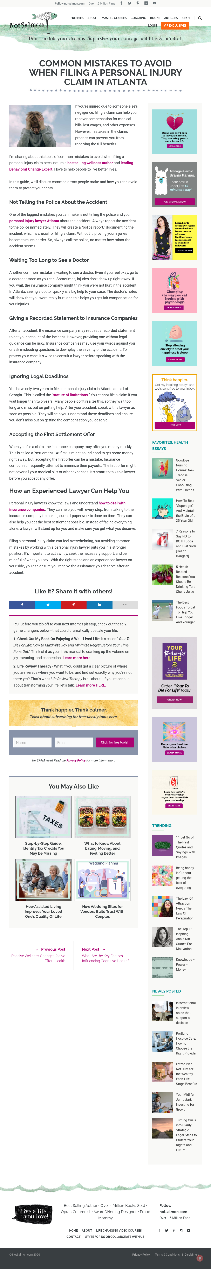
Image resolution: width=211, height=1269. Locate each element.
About (93, 18)
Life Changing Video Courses (119, 1230)
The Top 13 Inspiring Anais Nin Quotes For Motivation (184, 939)
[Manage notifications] (200, 1258)
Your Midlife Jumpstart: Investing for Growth (185, 1102)
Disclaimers (192, 1254)
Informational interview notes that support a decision (186, 1013)
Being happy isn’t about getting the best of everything (185, 878)
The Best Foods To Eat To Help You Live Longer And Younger (185, 612)
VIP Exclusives (175, 25)
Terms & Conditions (167, 1254)
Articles (171, 18)
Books (155, 18)
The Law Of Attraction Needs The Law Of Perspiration (184, 908)
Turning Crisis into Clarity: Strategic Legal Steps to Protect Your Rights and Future (186, 1135)
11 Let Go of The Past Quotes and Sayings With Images (185, 847)
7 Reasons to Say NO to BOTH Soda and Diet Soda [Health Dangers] (186, 543)
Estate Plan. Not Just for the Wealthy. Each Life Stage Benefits (186, 1074)
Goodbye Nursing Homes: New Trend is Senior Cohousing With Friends (185, 475)
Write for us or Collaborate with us (114, 1236)
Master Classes (114, 18)
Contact (74, 1236)
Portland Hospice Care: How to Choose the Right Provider (186, 1043)
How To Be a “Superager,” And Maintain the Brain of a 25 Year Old (186, 511)
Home (73, 1230)
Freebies (77, 18)
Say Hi (186, 18)
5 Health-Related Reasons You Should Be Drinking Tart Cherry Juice (185, 579)
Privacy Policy (141, 1254)
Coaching (138, 18)
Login (152, 25)
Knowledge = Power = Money (185, 964)
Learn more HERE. (91, 685)
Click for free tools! (115, 742)
